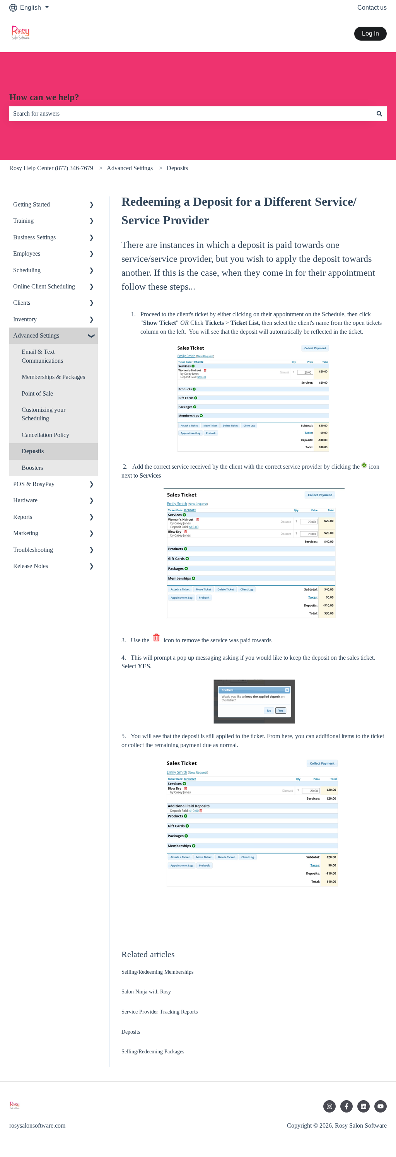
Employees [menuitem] (26, 253)
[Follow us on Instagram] (329, 1106)
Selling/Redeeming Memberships (157, 972)
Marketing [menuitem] (25, 533)
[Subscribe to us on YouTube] (380, 1106)
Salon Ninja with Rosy (146, 992)
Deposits (177, 168)
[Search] (379, 113)
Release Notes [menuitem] (30, 566)
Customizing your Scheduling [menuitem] (43, 414)
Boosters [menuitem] (32, 467)
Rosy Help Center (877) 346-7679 (51, 168)
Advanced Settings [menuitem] (36, 335)
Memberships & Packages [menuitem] (53, 377)
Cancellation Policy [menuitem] (45, 435)
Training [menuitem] (23, 220)
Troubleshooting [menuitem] (33, 549)
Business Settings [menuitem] (34, 237)
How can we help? (44, 97)
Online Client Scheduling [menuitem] (44, 286)
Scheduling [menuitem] (27, 270)
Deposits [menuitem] (33, 451)
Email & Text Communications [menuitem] (42, 355)
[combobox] (190, 113)
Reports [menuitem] (22, 517)
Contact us (372, 7)
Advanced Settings (130, 168)
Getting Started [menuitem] (31, 204)
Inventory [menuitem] (25, 319)
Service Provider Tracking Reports (159, 1012)
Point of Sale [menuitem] (37, 393)
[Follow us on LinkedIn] (363, 1106)
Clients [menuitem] (21, 302)
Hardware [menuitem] (25, 500)
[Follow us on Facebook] (346, 1106)
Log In (370, 33)
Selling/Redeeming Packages (152, 1052)
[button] (91, 205)
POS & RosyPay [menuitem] (34, 484)
